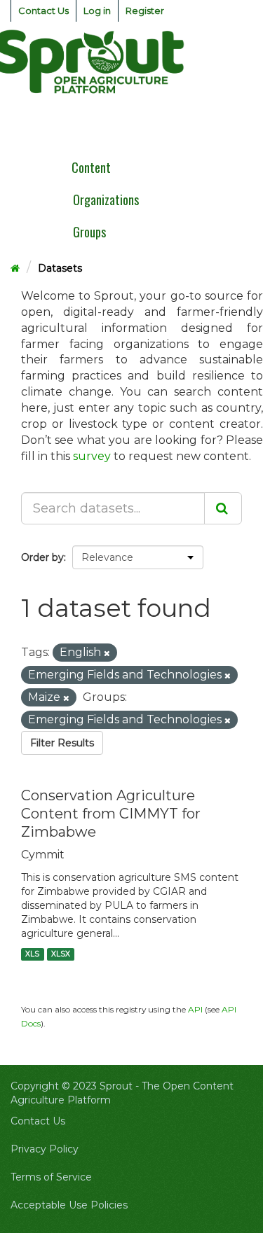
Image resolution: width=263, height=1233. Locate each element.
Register (145, 10)
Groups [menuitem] (89, 232)
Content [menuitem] (91, 167)
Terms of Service (51, 1177)
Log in (97, 10)
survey (92, 456)
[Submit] (223, 508)
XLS (32, 954)
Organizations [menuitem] (106, 199)
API (195, 1009)
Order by (42, 557)
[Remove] (107, 653)
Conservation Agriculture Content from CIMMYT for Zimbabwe (111, 813)
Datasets (60, 268)
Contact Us (43, 10)
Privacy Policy (45, 1149)
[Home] (15, 268)
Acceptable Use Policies (69, 1205)
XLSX (60, 954)
